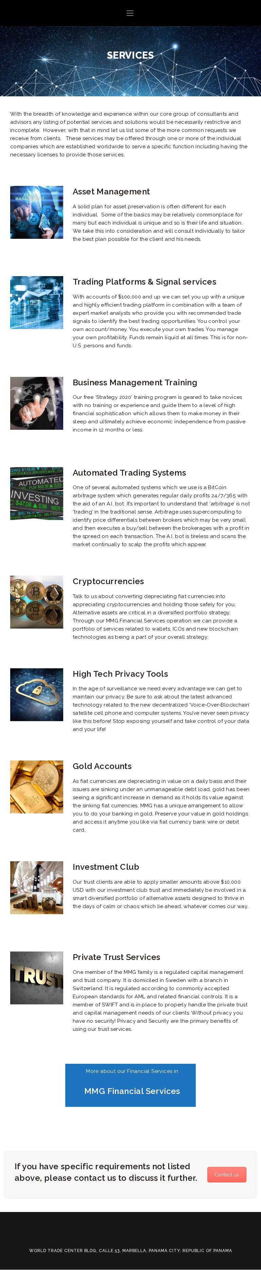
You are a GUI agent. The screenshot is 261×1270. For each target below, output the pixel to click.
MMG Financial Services (132, 1091)
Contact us (226, 1174)
